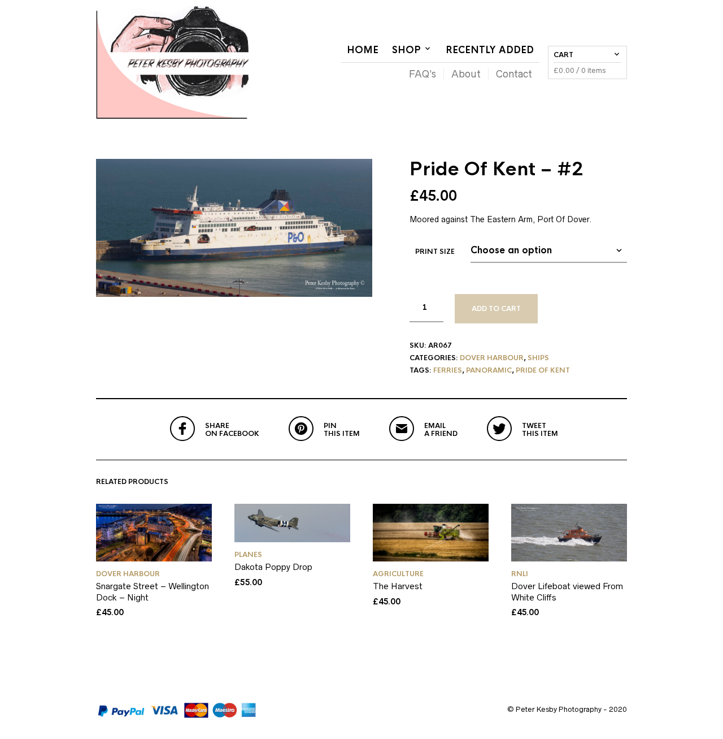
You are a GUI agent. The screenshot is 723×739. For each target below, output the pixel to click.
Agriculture (398, 573)
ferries (447, 370)
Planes (248, 554)
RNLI (519, 573)
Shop (406, 50)
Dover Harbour (492, 357)
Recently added (490, 50)
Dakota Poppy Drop (273, 567)
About (466, 74)
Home (362, 50)
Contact (514, 74)
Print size (435, 251)
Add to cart (496, 308)
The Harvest (398, 586)
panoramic (489, 370)
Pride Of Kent (543, 370)
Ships (538, 357)
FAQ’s (422, 74)
